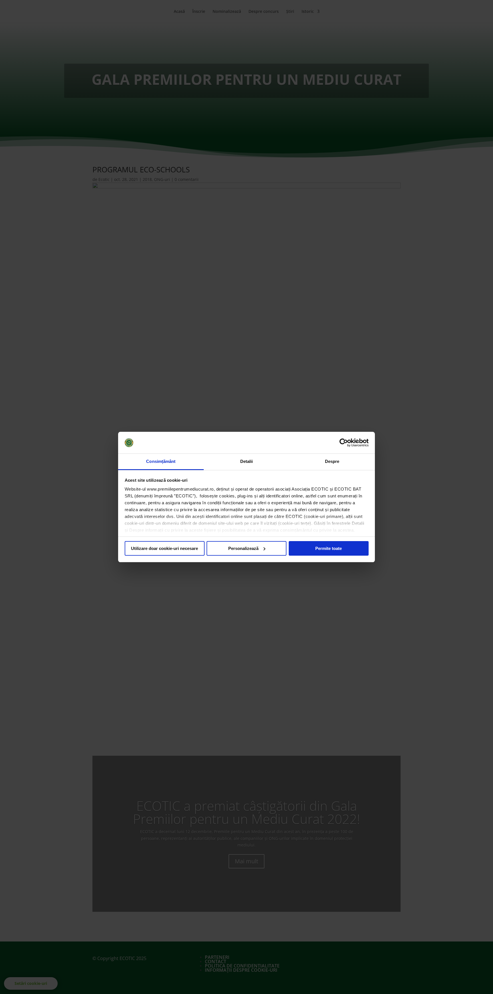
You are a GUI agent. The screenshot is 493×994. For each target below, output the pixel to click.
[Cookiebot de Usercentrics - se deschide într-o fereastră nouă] (344, 442)
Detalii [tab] (246, 461)
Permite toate (328, 548)
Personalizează (243, 548)
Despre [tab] (332, 461)
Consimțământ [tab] (160, 461)
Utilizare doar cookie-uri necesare (164, 548)
